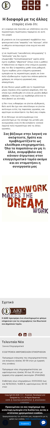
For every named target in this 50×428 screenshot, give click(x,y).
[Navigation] (47, 5)
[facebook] (20, 334)
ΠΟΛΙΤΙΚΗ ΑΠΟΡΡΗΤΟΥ (22, 400)
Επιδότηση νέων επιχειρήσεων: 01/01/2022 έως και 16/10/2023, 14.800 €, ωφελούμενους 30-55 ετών (24, 384)
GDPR (7, 400)
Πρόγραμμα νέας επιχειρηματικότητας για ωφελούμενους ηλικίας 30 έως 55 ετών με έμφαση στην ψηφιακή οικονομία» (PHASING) (23, 372)
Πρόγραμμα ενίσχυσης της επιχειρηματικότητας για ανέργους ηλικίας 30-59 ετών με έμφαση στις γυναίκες (24, 361)
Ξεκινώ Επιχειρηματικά (13, 346)
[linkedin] (25, 334)
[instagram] (30, 334)
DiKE (22, 395)
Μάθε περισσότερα (33, 419)
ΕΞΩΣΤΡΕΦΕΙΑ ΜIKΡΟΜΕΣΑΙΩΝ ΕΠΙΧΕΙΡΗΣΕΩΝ (24, 352)
